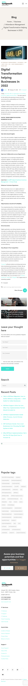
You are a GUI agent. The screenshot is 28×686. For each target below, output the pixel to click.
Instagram (14, 277)
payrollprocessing (17, 517)
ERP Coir (4, 64)
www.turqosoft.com (6, 601)
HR (9, 64)
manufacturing (5, 511)
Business (17, 22)
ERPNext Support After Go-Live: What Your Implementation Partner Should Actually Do (14, 408)
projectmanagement (6, 523)
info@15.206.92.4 (5, 594)
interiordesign (11, 505)
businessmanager (5, 483)
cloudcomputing (15, 483)
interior (3, 505)
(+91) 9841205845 (6, 597)
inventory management (7, 508)
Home (9, 22)
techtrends (4, 532)
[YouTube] (3, 674)
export (3, 498)
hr (21, 498)
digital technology (7, 287)
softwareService (12, 526)
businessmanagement (16, 480)
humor (21, 502)
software (4, 526)
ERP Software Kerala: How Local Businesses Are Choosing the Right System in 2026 (14, 426)
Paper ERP (4, 66)
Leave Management (17, 64)
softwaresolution (6, 529)
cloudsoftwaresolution (7, 486)
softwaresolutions (16, 529)
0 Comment (23, 90)
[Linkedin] (17, 669)
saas (15, 523)
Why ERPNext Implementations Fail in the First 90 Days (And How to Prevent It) (15, 435)
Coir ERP (16, 486)
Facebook (3, 277)
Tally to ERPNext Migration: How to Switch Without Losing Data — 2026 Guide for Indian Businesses (14, 399)
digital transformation (16, 287)
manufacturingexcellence (16, 511)
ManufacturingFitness (6, 514)
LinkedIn (23, 275)
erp (21, 489)
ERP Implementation (6, 492)
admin (5, 90)
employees (15, 489)
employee (23, 486)
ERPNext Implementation (16, 495)
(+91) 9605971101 (6, 599)
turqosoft (12, 532)
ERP (26, 62)
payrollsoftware (5, 520)
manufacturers (18, 508)
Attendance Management (15, 24)
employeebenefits (6, 489)
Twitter (8, 277)
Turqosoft (3, 264)
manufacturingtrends (6, 517)
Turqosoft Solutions (21, 532)
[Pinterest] (22, 669)
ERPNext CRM (5, 495)
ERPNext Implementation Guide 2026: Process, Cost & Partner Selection (13, 417)
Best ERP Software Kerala (7, 477)
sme (19, 523)
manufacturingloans (18, 514)
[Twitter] (3, 669)
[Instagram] (12, 669)
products (14, 520)
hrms (10, 502)
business (18, 477)
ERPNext (16, 492)
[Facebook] (7, 669)
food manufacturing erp (13, 498)
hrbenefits (4, 502)
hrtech (15, 502)
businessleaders (5, 480)
